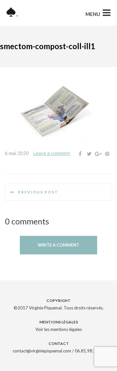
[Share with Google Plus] (98, 154)
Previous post (38, 192)
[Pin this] (107, 154)
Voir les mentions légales (58, 329)
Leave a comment (51, 153)
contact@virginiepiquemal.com (42, 350)
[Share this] (80, 154)
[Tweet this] (89, 154)
